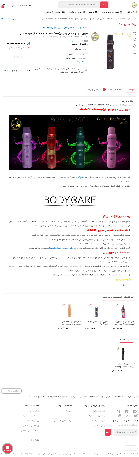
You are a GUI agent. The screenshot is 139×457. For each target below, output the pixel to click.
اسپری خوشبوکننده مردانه (52, 27)
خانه (134, 18)
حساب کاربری (35, 411)
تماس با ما (68, 415)
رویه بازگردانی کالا (33, 420)
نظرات (108, 89)
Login (37, 435)
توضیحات (132, 89)
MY (86, 274)
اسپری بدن (100, 18)
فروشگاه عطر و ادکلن (123, 18)
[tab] (131, 90)
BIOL (97, 274)
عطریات (110, 18)
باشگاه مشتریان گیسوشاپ (30, 430)
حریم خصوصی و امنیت (31, 415)
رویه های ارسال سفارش (96, 415)
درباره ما (69, 411)
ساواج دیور (44, 225)
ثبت (107, 432)
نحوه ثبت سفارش (98, 411)
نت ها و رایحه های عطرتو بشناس (63, 248)
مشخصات (119, 89)
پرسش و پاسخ (93, 89)
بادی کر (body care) (72, 27)
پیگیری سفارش (99, 425)
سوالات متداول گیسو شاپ (62, 420)
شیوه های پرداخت (98, 420)
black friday (35, 440)
